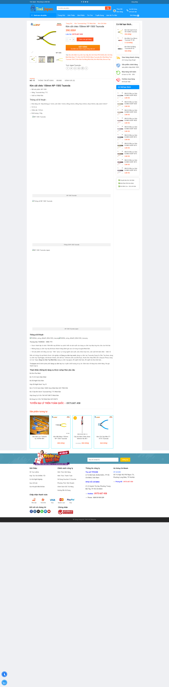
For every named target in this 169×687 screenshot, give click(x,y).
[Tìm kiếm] (108, 8)
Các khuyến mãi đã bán (37, 487)
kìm (70, 55)
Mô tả (32, 80)
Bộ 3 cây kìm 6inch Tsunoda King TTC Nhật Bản (45, 392)
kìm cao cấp (84, 55)
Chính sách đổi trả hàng (65, 487)
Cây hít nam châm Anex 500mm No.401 (82, 437)
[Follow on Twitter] (85, 2)
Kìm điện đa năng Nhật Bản (85, 59)
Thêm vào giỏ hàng (85, 39)
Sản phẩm (81, 15)
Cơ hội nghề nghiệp (36, 479)
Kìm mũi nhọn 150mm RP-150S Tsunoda (60, 437)
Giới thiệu (71, 15)
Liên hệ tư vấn (111, 15)
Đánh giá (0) (70, 80)
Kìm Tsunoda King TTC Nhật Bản (85, 23)
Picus (107, 358)
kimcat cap (106, 59)
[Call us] (42, 511)
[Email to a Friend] (75, 68)
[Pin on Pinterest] (79, 68)
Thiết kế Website (90, 519)
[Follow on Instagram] (83, 2)
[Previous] (33, 38)
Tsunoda (77, 65)
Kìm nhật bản (98, 59)
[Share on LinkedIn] (82, 68)
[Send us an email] (87, 2)
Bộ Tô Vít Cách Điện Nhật (38, 377)
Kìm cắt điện (102, 23)
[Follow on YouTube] (49, 511)
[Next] (59, 38)
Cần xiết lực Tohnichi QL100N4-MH (39, 437)
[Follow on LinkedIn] (45, 511)
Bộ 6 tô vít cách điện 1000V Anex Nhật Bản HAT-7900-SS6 (49, 388)
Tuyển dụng (99, 15)
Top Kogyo (40, 358)
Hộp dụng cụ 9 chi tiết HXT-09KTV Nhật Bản (44, 395)
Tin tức (90, 15)
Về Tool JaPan (34, 472)
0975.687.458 (73, 403)
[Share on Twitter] (71, 68)
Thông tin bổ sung (46, 80)
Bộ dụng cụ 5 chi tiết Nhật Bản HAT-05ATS (44, 399)
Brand (59, 80)
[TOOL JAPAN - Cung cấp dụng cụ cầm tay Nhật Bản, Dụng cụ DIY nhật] (42, 8)
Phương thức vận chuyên (66, 483)
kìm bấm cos (76, 55)
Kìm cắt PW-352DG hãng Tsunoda (88, 57)
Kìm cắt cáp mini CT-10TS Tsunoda (104, 437)
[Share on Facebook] (67, 68)
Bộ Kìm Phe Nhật (35, 373)
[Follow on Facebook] (81, 2)
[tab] (32, 80)
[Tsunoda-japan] (85, 65)
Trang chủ (61, 15)
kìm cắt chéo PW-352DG (96, 55)
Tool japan (70, 65)
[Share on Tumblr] (86, 68)
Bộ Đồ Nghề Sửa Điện (37, 381)
